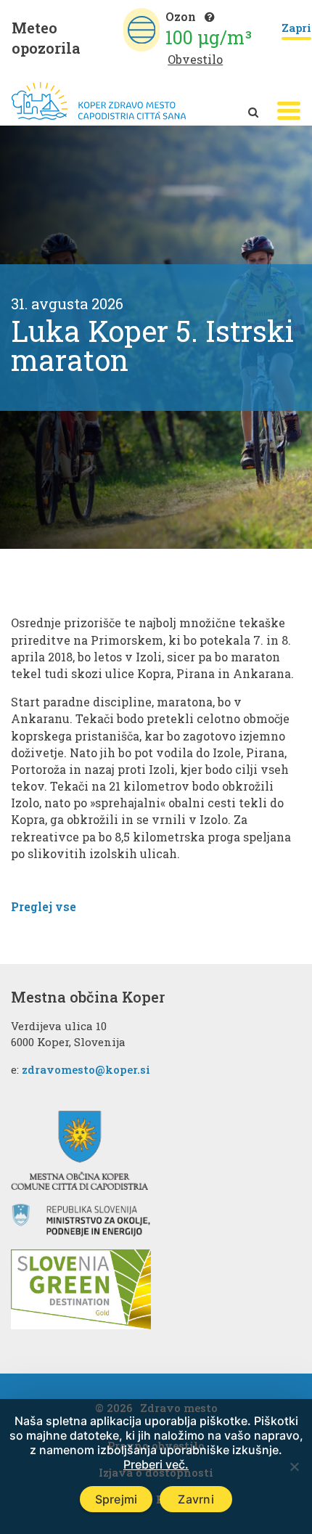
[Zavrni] (294, 1466)
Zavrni (196, 1499)
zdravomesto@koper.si (86, 1069)
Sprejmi (116, 1499)
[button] (288, 111)
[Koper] (99, 101)
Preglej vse (43, 906)
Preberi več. (156, 1464)
